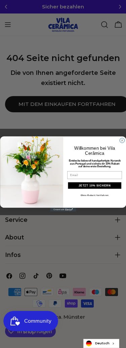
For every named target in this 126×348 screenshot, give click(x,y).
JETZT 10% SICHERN (95, 185)
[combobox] (101, 343)
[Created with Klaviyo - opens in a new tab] (63, 210)
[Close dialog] (122, 140)
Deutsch (102, 343)
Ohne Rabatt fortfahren (94, 195)
